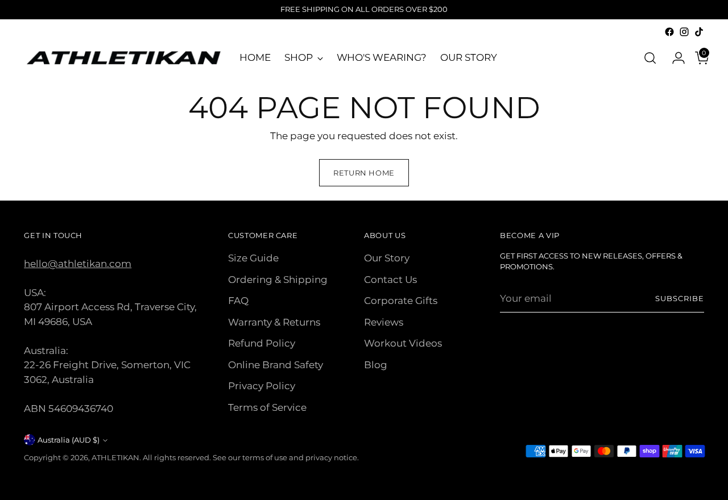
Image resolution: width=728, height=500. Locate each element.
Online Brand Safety (275, 364)
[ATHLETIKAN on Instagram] (684, 32)
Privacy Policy (261, 385)
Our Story (387, 258)
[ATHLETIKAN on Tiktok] (699, 32)
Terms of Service (267, 407)
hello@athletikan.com (77, 263)
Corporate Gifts (400, 300)
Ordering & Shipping (278, 279)
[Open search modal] (650, 58)
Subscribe (679, 298)
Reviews (383, 322)
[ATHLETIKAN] (123, 57)
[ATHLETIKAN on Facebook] (669, 32)
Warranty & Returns (274, 322)
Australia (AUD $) (69, 439)
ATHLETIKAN (115, 457)
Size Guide (253, 258)
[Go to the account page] (674, 58)
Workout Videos (403, 343)
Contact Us (390, 279)
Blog (375, 364)
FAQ (238, 300)
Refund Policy (261, 343)
